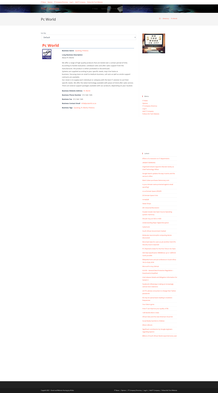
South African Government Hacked (154, 231)
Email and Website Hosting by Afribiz (62, 390)
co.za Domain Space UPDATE (151, 191)
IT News (43, 2)
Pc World (174, 18)
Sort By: (43, 33)
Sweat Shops (146, 204)
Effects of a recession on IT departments (155, 158)
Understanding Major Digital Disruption (155, 223)
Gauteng (78, 51)
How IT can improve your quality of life (155, 309)
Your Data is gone (148, 304)
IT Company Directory (61, 2)
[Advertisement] (159, 77)
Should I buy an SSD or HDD (151, 219)
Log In (71, 2)
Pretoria (85, 51)
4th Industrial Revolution (150, 208)
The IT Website (50, 8)
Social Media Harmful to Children (153, 321)
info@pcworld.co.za (88, 103)
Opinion (50, 2)
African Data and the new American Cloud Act (157, 317)
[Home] (160, 18)
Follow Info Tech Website (95, 2)
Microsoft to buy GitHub (150, 266)
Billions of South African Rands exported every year (159, 336)
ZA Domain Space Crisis (150, 195)
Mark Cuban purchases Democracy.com (155, 180)
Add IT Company (80, 2)
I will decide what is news (150, 313)
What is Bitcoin (147, 325)
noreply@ (145, 199)
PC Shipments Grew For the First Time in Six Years (159, 249)
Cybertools (146, 227)
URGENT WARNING (148, 163)
